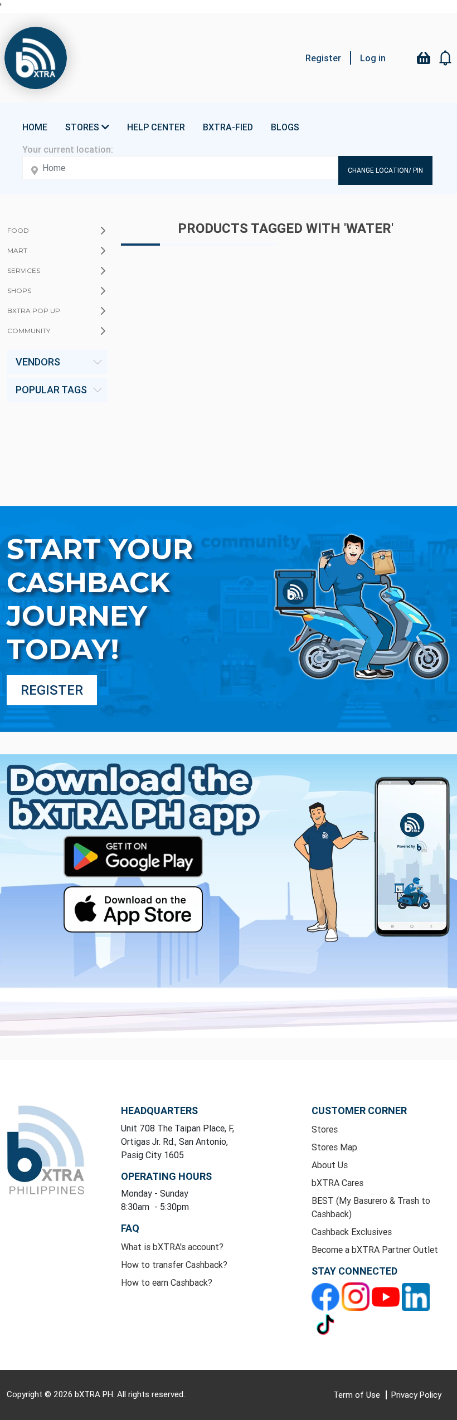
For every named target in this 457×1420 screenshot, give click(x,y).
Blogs (285, 127)
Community (28, 330)
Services (23, 270)
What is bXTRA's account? (172, 1246)
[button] (446, 58)
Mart (17, 250)
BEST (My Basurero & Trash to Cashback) (371, 1207)
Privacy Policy (416, 1394)
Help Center (156, 127)
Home (34, 127)
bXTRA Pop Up (33, 310)
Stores (325, 1129)
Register (323, 58)
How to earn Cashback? (166, 1282)
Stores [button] (83, 127)
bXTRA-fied (228, 127)
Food (18, 230)
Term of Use (357, 1394)
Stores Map (334, 1147)
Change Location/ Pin (385, 170)
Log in (373, 58)
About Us (330, 1164)
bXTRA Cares (337, 1182)
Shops (19, 290)
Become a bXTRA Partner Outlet (375, 1249)
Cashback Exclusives (352, 1231)
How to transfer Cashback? (174, 1264)
